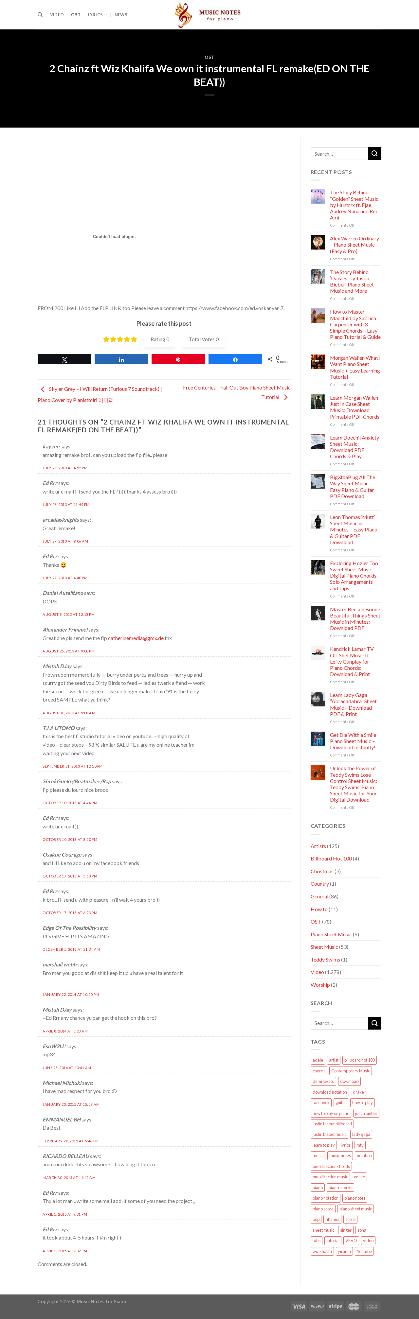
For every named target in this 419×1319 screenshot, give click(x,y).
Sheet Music (324, 947)
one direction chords (331, 1166)
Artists (318, 846)
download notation (330, 1092)
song (361, 1230)
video (368, 1240)
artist (333, 1060)
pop (316, 1219)
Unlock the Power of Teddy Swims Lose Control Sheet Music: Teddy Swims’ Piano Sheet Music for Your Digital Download (353, 784)
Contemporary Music (350, 1070)
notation (364, 1155)
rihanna (332, 1219)
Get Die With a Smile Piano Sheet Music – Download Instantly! (353, 741)
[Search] (40, 15)
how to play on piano (331, 1113)
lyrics (346, 1145)
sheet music (323, 1230)
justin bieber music (329, 1134)
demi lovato (323, 1081)
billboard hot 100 (359, 1060)
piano (318, 1187)
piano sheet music (355, 1208)
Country (320, 883)
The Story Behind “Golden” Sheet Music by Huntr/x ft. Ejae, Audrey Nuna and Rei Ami (354, 204)
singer (346, 1230)
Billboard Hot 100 (331, 858)
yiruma (344, 1251)
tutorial (332, 1240)
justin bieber (366, 1113)
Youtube (364, 1251)
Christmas (322, 871)
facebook (321, 1102)
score (350, 1219)
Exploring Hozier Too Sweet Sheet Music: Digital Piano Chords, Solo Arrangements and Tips (354, 575)
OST (76, 14)
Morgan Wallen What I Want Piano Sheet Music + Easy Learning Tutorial (355, 367)
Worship (320, 984)
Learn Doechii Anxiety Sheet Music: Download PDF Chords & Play (354, 447)
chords (319, 1070)
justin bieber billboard (332, 1123)
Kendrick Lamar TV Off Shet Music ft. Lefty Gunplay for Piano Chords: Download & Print (352, 661)
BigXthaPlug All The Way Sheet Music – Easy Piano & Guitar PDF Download (352, 486)
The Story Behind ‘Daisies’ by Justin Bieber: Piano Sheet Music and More (352, 281)
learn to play (324, 1145)
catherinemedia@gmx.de (136, 638)
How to (319, 909)
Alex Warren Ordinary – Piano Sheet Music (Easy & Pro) (354, 244)
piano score (323, 1208)
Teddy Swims (325, 959)
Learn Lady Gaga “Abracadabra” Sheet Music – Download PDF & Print (353, 704)
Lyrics (95, 14)
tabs (316, 1240)
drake (358, 1092)
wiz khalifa (322, 1251)
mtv (360, 1145)
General (319, 896)
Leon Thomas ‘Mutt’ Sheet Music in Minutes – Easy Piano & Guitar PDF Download (353, 529)
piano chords (340, 1187)
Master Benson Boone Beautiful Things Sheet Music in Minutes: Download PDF (355, 618)
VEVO (351, 1240)
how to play (362, 1102)
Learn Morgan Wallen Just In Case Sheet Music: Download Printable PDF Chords (354, 407)
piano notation (325, 1198)
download (349, 1081)
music (318, 1155)
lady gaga (361, 1134)
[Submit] (374, 153)
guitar (341, 1102)
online (359, 1176)
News (121, 14)
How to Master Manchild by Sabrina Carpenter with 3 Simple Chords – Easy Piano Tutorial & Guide (355, 324)
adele (318, 1060)
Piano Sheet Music (331, 934)
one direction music (330, 1176)
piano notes (354, 1198)
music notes (340, 1155)
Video (57, 14)
